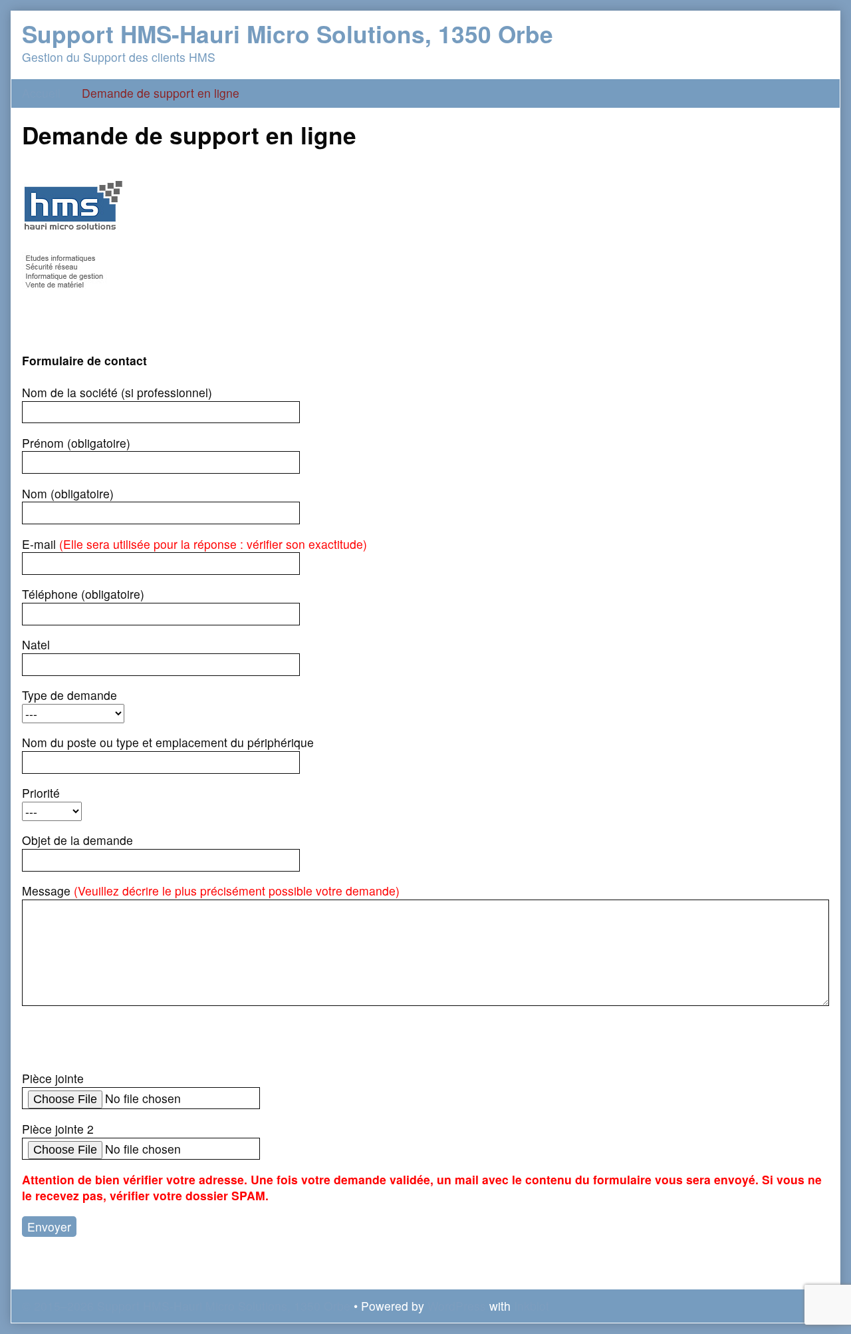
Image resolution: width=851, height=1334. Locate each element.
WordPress (456, 1305)
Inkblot (531, 1305)
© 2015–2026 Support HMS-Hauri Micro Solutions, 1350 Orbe (186, 1305)
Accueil (41, 92)
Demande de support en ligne (160, 92)
